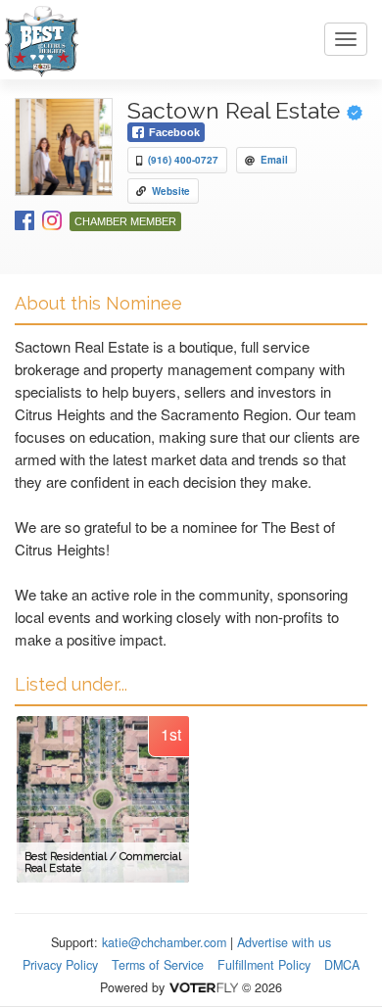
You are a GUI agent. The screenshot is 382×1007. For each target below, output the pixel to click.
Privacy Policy (60, 965)
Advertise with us (284, 942)
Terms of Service (158, 965)
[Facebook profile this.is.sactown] (24, 218)
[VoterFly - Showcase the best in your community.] (202, 987)
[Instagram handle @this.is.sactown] (52, 218)
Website (171, 191)
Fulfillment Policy (263, 965)
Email (274, 160)
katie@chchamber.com (164, 942)
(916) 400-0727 (183, 160)
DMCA (341, 965)
